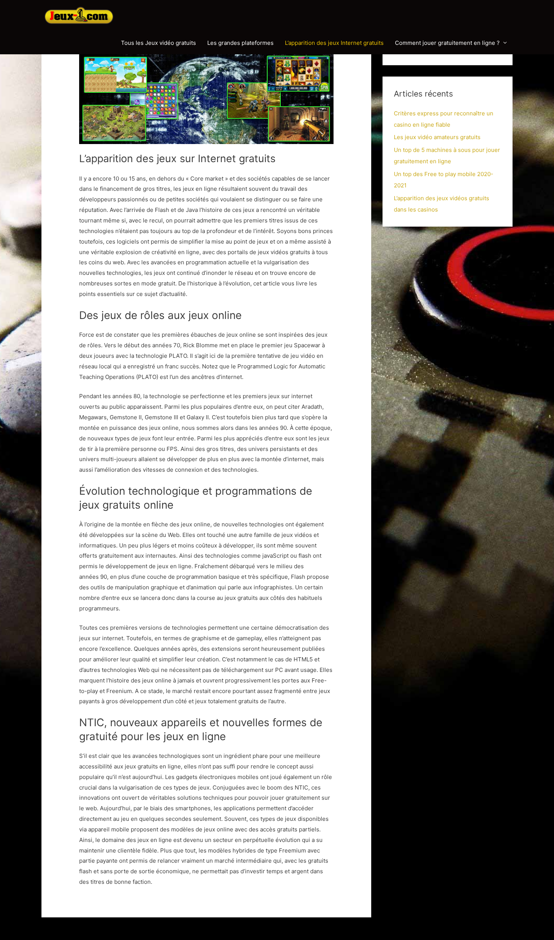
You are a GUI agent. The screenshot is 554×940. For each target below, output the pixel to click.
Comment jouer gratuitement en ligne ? (447, 42)
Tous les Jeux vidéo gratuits (158, 42)
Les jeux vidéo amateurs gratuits (437, 137)
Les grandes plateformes (240, 42)
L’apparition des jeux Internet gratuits (334, 42)
